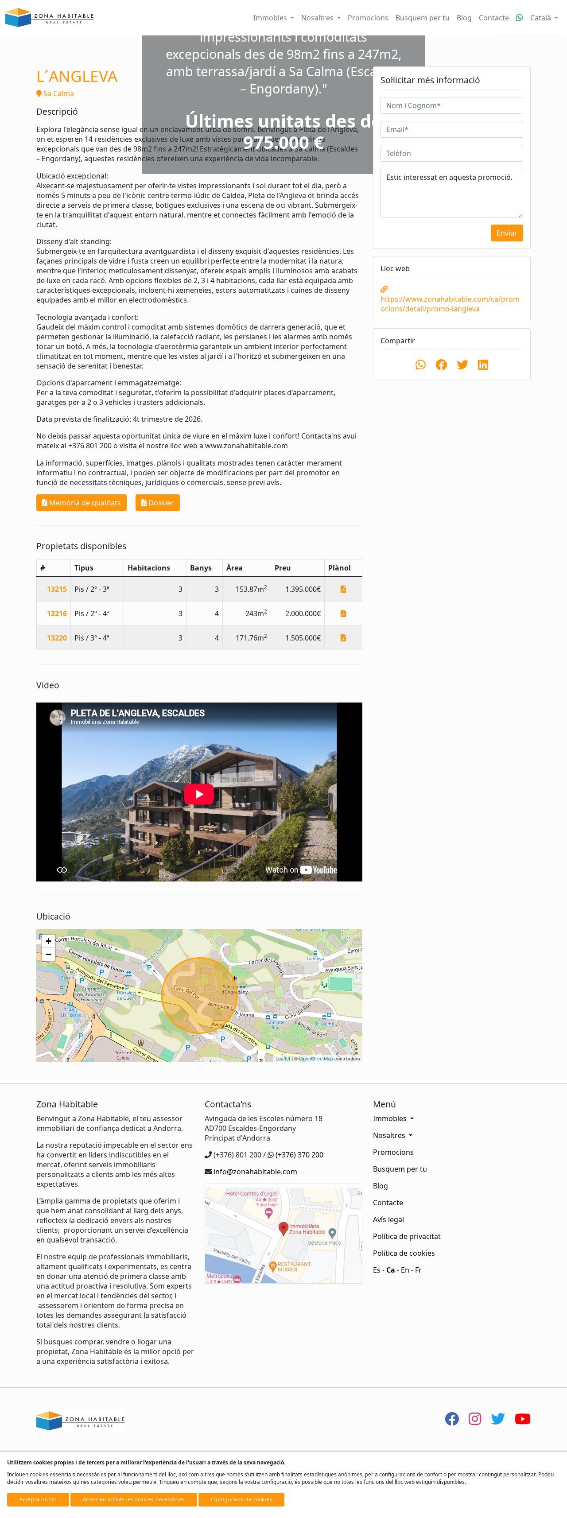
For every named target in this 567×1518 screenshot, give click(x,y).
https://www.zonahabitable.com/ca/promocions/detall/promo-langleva (450, 304)
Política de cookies (404, 1253)
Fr (418, 1270)
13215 (57, 589)
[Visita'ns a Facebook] (452, 1418)
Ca (390, 1270)
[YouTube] (523, 1418)
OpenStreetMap (316, 1058)
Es (377, 1270)
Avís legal (388, 1219)
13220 (57, 638)
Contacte (494, 18)
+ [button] (48, 941)
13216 (57, 613)
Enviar (507, 233)
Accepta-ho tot (38, 1499)
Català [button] (541, 18)
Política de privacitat (407, 1236)
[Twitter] (498, 1418)
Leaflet (283, 1058)
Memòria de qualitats (84, 503)
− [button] (48, 954)
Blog (464, 18)
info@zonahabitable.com (255, 1171)
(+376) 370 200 (299, 1155)
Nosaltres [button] (318, 18)
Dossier (160, 503)
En (405, 1270)
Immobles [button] (271, 18)
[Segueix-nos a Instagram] (475, 1418)
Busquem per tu (423, 18)
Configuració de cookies (241, 1499)
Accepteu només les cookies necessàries (134, 1499)
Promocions (368, 18)
